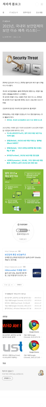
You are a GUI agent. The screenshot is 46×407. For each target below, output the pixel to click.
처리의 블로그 (12, 4)
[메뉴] (41, 4)
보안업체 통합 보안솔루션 (15, 254)
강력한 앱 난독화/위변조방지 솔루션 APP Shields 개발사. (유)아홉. (23, 258)
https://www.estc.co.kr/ (13, 267)
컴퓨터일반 (27, 12)
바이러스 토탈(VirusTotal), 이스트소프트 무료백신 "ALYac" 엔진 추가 (18, 304)
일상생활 (39, 12)
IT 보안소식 (13, 12)
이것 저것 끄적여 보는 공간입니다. (13, 374)
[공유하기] (9, 284)
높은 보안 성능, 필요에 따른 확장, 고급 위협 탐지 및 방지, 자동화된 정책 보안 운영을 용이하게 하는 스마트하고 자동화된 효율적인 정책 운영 (16, 274)
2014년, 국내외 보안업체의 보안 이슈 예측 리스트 (24, 120)
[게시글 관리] (11, 284)
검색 (37, 4)
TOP (41, 405)
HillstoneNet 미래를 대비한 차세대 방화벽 (16, 270)
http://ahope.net (11, 251)
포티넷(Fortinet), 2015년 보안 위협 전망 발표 (23, 155)
